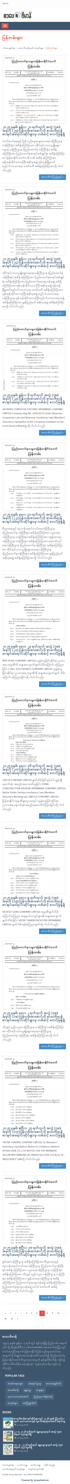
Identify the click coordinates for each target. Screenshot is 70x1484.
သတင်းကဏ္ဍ (22, 1465)
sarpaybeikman (17, 15)
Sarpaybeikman (41, 1480)
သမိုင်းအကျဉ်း (49, 1465)
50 (5, 1319)
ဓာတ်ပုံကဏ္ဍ (36, 1465)
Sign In (5, 3)
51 (12, 1319)
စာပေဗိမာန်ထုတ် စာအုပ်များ (31, 48)
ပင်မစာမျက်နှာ (8, 48)
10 (58, 1313)
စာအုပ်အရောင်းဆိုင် (36, 1469)
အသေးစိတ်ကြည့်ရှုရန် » (52, 177)
